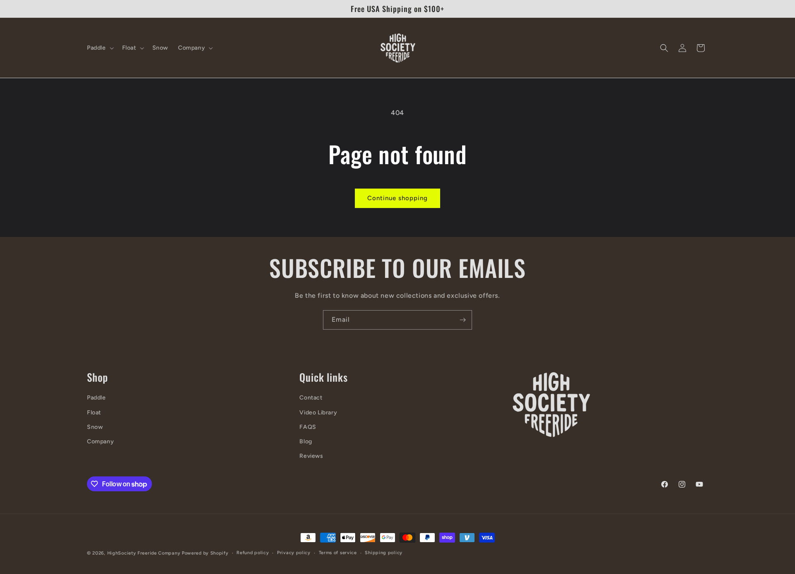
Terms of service (338, 552)
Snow (95, 426)
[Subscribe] (462, 320)
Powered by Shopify (205, 553)
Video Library (318, 412)
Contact (310, 397)
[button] (99, 48)
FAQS (307, 426)
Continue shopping (397, 198)
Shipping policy (383, 552)
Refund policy (252, 552)
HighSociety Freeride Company (144, 553)
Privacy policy (294, 552)
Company (100, 441)
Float (94, 412)
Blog (305, 441)
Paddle (96, 397)
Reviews (311, 455)
